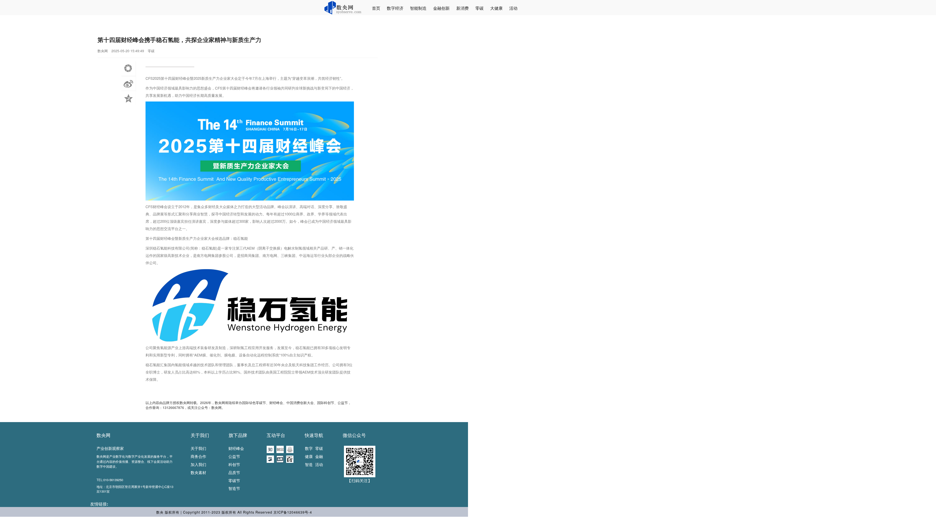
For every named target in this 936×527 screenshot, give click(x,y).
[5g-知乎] (270, 448)
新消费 (462, 8)
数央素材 (198, 472)
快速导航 (314, 435)
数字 (309, 448)
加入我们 (198, 464)
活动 (513, 8)
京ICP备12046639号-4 (292, 512)
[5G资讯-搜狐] (270, 458)
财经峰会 (236, 448)
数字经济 (395, 8)
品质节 (234, 472)
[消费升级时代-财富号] (280, 448)
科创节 (234, 464)
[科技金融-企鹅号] (289, 448)
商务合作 (198, 456)
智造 (309, 464)
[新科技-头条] (280, 458)
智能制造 (418, 8)
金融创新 (441, 8)
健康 (309, 456)
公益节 (234, 456)
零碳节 (234, 480)
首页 (376, 8)
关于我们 (200, 435)
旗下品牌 (238, 435)
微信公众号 (354, 435)
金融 (319, 456)
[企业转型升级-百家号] (289, 458)
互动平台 (276, 435)
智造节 (234, 488)
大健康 (496, 8)
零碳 (479, 8)
